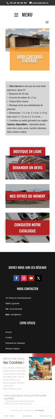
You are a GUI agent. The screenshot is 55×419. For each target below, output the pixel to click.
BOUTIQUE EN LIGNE (27, 151)
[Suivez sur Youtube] (31, 278)
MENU (27, 14)
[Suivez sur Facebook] (16, 278)
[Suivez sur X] (38, 278)
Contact (9, 337)
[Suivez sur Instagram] (24, 278)
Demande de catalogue (15, 343)
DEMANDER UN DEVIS (27, 167)
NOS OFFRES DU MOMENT (27, 196)
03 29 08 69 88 (16, 309)
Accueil (9, 332)
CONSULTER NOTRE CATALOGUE (27, 228)
